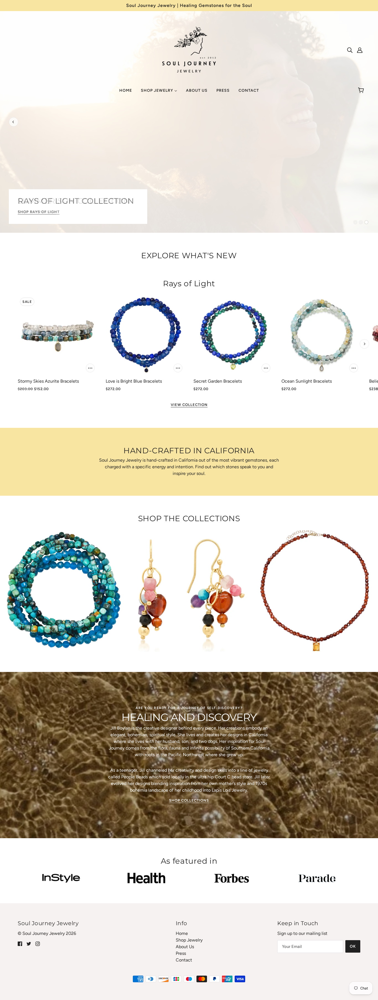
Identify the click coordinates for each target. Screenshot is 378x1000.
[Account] (360, 49)
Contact (184, 960)
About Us (185, 946)
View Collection (189, 405)
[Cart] (361, 90)
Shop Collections (189, 800)
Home (182, 933)
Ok (353, 946)
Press (181, 953)
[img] (350, 49)
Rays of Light (189, 283)
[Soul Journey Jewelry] (189, 49)
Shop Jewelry (189, 940)
